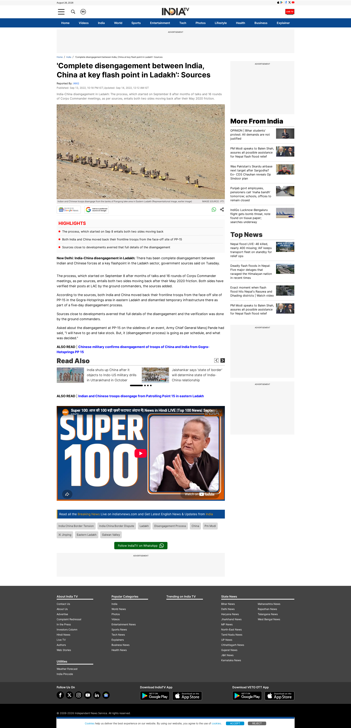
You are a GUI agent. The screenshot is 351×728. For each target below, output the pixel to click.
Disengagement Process (170, 526)
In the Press (64, 624)
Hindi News (63, 634)
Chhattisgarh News (232, 644)
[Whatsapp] (214, 209)
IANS (76, 83)
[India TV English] (175, 12)
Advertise (62, 614)
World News (119, 609)
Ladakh (144, 526)
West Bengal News (269, 619)
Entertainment (160, 23)
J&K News (227, 655)
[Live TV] (289, 11)
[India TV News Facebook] (286, 2)
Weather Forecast (67, 668)
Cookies (89, 723)
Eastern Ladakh (87, 534)
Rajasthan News (267, 609)
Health (240, 23)
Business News (120, 644)
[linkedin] (97, 695)
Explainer (283, 23)
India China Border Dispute (116, 526)
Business (260, 23)
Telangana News (268, 614)
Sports (136, 23)
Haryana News (230, 614)
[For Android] (247, 695)
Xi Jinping (64, 534)
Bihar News (228, 603)
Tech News (118, 634)
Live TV (61, 639)
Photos (201, 23)
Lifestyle (221, 23)
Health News (119, 650)
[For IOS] (279, 695)
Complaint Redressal (69, 619)
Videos (84, 23)
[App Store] (187, 695)
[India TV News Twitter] (289, 2)
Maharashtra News (269, 603)
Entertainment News (124, 624)
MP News (227, 624)
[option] (98, 375)
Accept (235, 723)
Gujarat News (229, 650)
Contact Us (63, 603)
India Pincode (65, 673)
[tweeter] (69, 695)
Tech (182, 23)
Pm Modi (210, 526)
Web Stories (64, 650)
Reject (257, 723)
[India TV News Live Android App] (155, 695)
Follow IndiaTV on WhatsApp (138, 545)
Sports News (119, 629)
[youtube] (87, 695)
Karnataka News (231, 660)
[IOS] (278, 2)
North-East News (231, 629)
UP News (226, 639)
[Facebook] (60, 695)
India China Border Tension (76, 526)
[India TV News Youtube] (293, 2)
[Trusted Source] (96, 210)
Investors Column (67, 629)
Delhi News (228, 609)
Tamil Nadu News (231, 634)
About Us (62, 609)
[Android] (281, 2)
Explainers (118, 639)
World (118, 23)
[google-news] (106, 695)
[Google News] (69, 210)
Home (65, 23)
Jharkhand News (231, 619)
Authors (61, 644)
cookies (216, 723)
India (101, 23)
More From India (256, 121)
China (195, 526)
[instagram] (78, 695)
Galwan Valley (111, 534)
